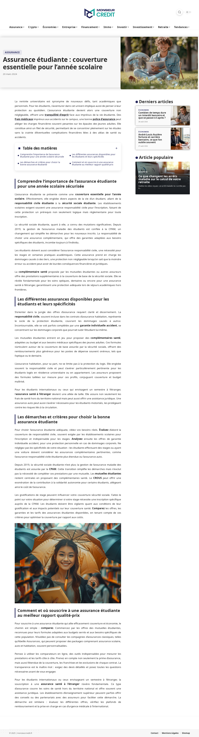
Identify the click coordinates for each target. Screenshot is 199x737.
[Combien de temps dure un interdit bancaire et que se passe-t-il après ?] (180, 115)
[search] (179, 12)
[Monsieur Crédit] (99, 12)
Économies (143, 110)
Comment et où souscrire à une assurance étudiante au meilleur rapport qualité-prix (92, 163)
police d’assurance (104, 119)
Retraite (143, 172)
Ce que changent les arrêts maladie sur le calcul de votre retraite (159, 179)
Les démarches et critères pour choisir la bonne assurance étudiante (40, 163)
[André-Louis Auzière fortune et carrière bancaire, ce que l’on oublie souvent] (180, 139)
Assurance (12, 52)
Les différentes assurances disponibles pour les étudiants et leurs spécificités (93, 155)
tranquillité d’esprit (57, 114)
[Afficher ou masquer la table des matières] (87, 148)
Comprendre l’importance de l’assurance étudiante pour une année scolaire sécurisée (42, 155)
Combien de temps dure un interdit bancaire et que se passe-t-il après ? (152, 115)
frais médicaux (24, 119)
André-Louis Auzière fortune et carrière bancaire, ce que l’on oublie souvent (150, 138)
